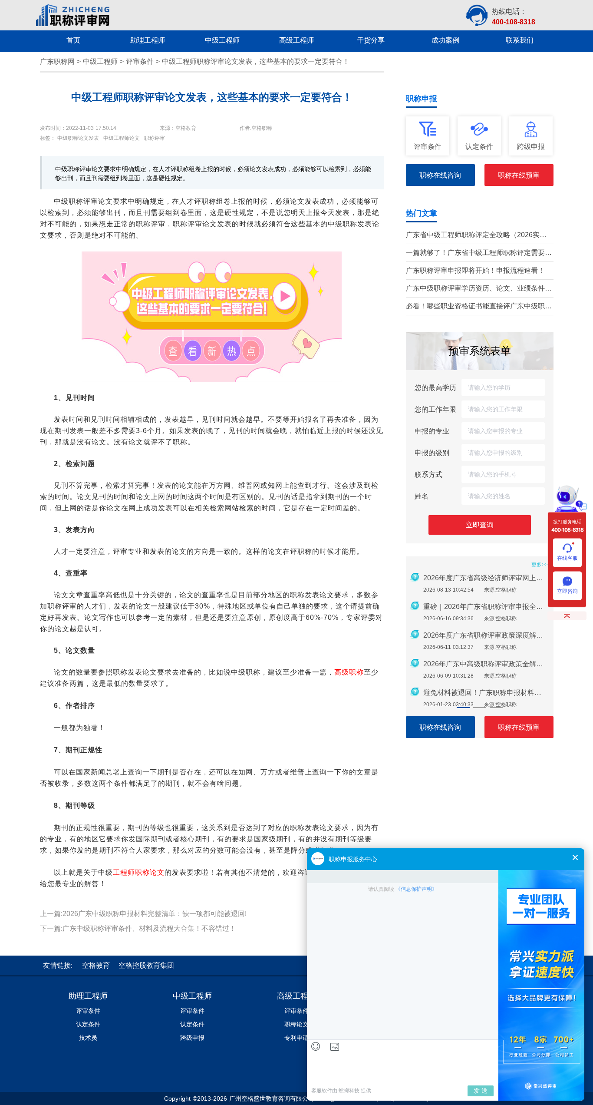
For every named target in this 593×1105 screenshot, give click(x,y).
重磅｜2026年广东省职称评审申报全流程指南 (485, 606)
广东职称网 (57, 61)
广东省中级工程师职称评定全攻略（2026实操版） (476, 235)
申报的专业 (432, 431)
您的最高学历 (435, 387)
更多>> (539, 565)
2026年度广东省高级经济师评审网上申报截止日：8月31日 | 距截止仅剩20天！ (485, 578)
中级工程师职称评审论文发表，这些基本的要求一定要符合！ (255, 61)
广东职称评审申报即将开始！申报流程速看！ (475, 270)
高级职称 (349, 672)
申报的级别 (432, 452)
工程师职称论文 (139, 872)
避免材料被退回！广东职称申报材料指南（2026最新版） (485, 692)
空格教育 (96, 965)
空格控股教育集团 (146, 965)
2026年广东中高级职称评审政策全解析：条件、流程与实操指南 (485, 664)
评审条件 (140, 61)
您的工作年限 (435, 409)
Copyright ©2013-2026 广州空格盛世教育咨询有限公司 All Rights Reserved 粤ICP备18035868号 (296, 1098)
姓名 (421, 496)
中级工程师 (100, 61)
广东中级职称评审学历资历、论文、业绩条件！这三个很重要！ (479, 289)
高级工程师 (296, 996)
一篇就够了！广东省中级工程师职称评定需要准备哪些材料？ (479, 253)
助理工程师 (88, 996)
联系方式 (428, 474)
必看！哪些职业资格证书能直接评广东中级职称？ (475, 306)
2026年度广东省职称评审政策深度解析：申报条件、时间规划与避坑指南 (485, 635)
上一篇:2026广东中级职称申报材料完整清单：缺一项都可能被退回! (143, 913)
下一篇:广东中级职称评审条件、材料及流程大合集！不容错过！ (138, 928)
